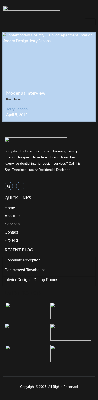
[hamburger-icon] (90, 21)
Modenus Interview (25, 93)
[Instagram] (20, 186)
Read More (13, 99)
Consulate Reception (22, 260)
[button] (94, 8)
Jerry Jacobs (17, 109)
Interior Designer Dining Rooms (31, 280)
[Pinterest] (9, 186)
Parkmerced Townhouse (25, 270)
